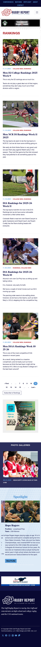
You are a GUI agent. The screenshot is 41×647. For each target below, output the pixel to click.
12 (7, 387)
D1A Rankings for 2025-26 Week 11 (17, 205)
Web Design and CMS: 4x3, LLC (26, 629)
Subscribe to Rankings (12, 393)
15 (20, 387)
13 (11, 387)
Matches (18, 2)
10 (31, 384)
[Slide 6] (23, 563)
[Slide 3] (14, 563)
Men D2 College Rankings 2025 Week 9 (20, 74)
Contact (20, 5)
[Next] (36, 468)
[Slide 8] (29, 563)
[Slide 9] (32, 563)
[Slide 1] (8, 563)
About (35, 2)
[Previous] (5, 468)
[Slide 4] (17, 563)
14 (16, 387)
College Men (18, 69)
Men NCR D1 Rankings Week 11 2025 (20, 136)
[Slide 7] (26, 563)
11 (36, 384)
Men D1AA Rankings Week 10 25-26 (19, 348)
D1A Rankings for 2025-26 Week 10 (17, 273)
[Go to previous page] (11, 383)
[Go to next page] (28, 387)
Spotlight (27, 2)
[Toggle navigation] (37, 12)
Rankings (27, 69)
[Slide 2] (11, 563)
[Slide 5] (20, 563)
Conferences (8, 2)
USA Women (11, 531)
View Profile (6, 561)
